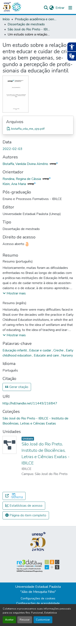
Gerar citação (18, 387)
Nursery (67, 355)
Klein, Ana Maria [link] (15, 184)
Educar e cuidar (40, 350)
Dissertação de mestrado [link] (26, 24)
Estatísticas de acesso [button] (25, 505)
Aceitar (9, 620)
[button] (16, 7)
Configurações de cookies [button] (38, 598)
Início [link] (6, 19)
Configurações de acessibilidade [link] (38, 603)
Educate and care (47, 355)
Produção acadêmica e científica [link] (36, 19)
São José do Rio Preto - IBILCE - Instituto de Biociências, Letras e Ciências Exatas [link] (29, 29)
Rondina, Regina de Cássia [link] (22, 179)
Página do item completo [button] (27, 515)
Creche (58, 350)
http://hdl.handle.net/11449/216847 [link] (30, 403)
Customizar (43, 620)
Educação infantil (15, 350)
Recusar (25, 620)
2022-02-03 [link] (12, 149)
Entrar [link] (60, 7)
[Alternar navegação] (70, 8)
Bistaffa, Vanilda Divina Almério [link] (26, 164)
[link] (38, 128)
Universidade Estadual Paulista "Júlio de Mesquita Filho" (38, 589)
